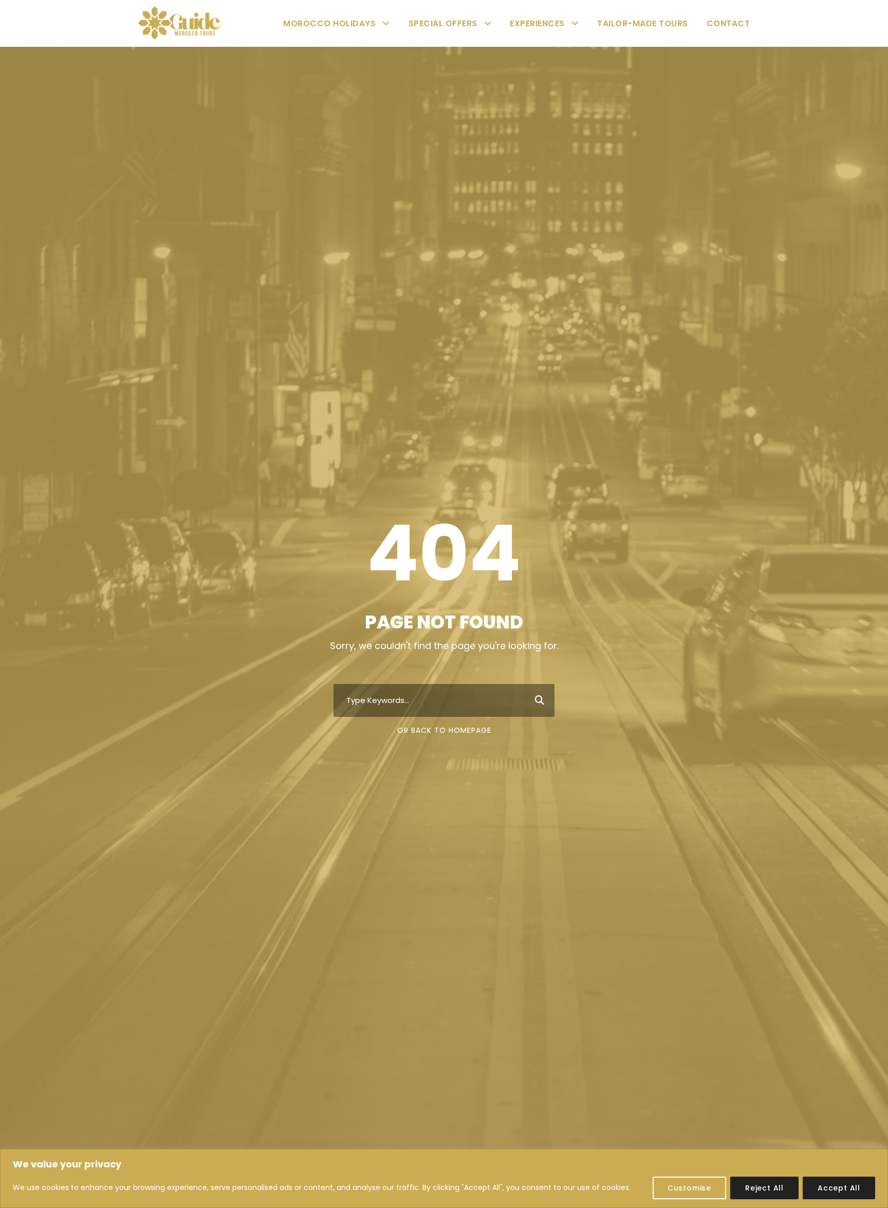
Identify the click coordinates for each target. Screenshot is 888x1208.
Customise (689, 1188)
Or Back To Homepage (444, 730)
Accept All (839, 1188)
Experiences (537, 23)
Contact (728, 23)
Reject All (764, 1188)
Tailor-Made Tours (642, 23)
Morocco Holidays (329, 23)
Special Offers (443, 23)
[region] (444, 1178)
